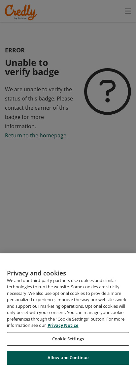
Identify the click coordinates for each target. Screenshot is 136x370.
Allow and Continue (68, 357)
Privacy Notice (63, 325)
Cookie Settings (68, 339)
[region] (68, 311)
